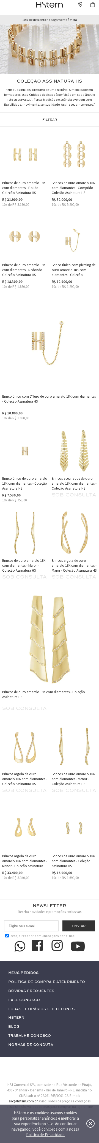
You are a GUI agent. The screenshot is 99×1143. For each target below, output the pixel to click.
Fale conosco (24, 1000)
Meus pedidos (23, 973)
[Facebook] (38, 946)
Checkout (92, 4)
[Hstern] (49, 4)
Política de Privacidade (45, 1134)
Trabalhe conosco (29, 1035)
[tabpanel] (49, 49)
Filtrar (49, 119)
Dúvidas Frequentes (31, 991)
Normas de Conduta (30, 1044)
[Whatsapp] (20, 946)
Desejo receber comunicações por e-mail (43, 936)
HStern (16, 1017)
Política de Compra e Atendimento (46, 982)
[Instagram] (58, 946)
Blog (13, 1026)
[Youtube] (78, 946)
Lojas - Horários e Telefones (41, 1009)
